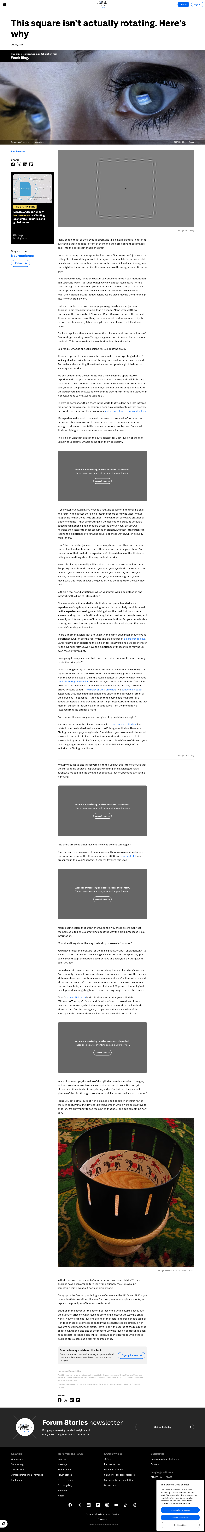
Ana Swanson (18, 151)
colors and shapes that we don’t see (126, 410)
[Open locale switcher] (3, 1523)
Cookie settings (180, 1525)
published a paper (131, 689)
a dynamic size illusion (123, 724)
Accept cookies (102, 481)
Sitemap (102, 1519)
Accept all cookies (180, 1517)
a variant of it (128, 856)
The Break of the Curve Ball (100, 689)
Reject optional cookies (180, 1510)
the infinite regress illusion (73, 681)
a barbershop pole (134, 638)
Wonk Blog (19, 58)
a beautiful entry (76, 997)
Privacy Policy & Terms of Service (102, 1514)
